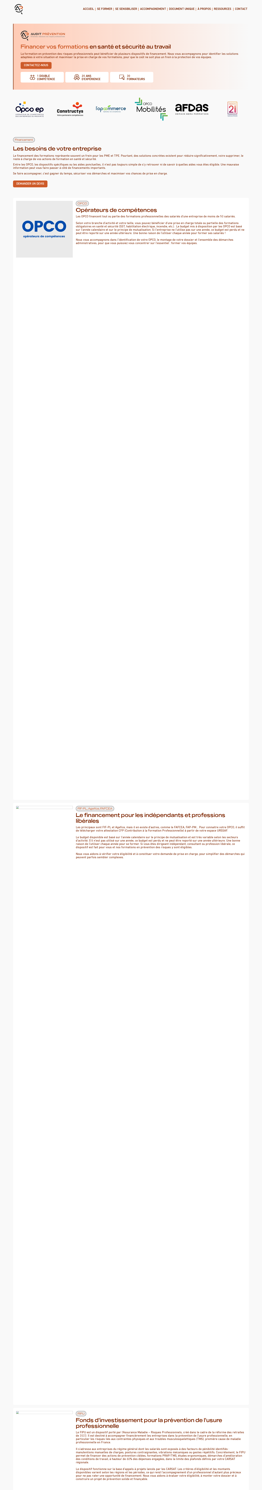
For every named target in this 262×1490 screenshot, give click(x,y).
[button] (24, 139)
